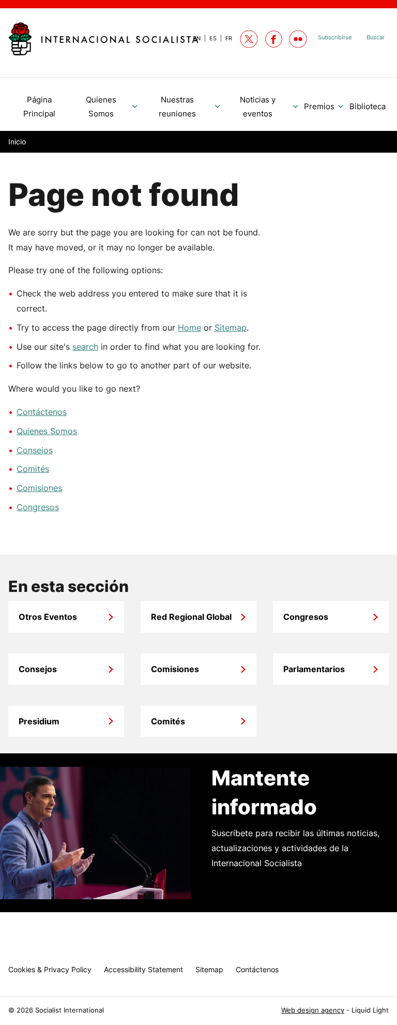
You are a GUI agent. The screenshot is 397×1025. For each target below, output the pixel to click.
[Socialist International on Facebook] (274, 39)
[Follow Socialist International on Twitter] (249, 39)
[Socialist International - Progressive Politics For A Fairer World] (103, 38)
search (85, 346)
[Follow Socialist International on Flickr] (298, 39)
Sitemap (231, 327)
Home (189, 327)
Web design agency (312, 1010)
